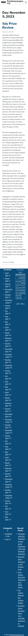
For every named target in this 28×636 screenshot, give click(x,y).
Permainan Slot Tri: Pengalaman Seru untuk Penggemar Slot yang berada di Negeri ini (21, 544)
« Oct (18, 304)
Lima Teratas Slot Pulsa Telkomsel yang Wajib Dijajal (21, 579)
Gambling (11, 262)
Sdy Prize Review (9, 25)
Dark (3, 2)
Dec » (23, 304)
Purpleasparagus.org (16, 635)
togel (7, 539)
